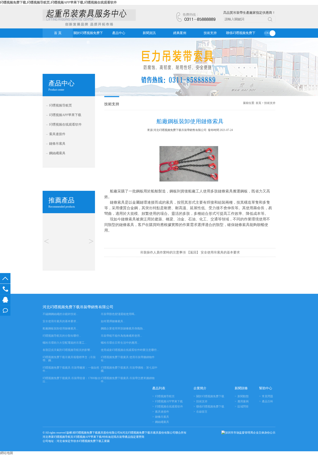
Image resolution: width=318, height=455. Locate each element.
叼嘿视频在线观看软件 (65, 124)
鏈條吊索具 (57, 143)
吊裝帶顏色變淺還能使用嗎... (118, 314)
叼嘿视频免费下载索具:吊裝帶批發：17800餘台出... (72, 379)
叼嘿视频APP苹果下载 (65, 115)
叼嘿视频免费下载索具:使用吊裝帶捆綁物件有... (128, 359)
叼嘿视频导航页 (60, 105)
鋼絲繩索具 (57, 153)
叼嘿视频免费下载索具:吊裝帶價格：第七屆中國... (129, 369)
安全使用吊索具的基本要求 (220, 252)
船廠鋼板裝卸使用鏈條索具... (60, 328)
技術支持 (210, 33)
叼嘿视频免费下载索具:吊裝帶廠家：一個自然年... (71, 369)
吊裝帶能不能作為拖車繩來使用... (121, 335)
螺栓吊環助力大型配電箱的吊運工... (65, 342)
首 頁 (57, 33)
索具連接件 (57, 134)
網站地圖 (6, 453)
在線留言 (5, 310)
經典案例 (179, 33)
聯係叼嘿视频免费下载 (240, 34)
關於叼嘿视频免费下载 (88, 34)
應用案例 (243, 401)
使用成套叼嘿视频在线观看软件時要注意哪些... (130, 350)
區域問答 (243, 406)
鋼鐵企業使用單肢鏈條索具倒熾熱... (123, 328)
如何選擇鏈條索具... (113, 321)
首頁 (258, 103)
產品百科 (267, 401)
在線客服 (5, 299)
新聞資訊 (149, 33)
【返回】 (193, 252)
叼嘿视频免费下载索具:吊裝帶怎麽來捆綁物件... (128, 379)
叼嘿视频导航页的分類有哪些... (62, 335)
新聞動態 (243, 396)
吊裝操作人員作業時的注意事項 (163, 252)
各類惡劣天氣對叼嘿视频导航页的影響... (67, 350)
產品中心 (118, 33)
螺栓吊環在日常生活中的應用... (120, 342)
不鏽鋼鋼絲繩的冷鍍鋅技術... (60, 314)
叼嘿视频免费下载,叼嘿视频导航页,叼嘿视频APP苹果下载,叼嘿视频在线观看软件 (58, 2)
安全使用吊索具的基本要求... (60, 321)
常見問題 (267, 396)
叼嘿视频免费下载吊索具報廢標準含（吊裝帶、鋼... (69, 359)
